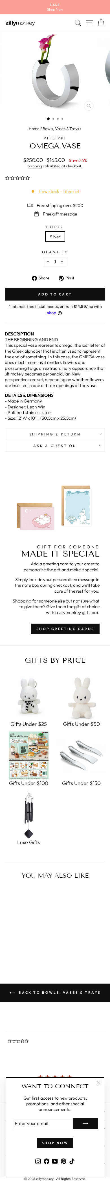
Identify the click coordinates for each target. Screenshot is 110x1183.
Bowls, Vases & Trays (61, 128)
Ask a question (55, 445)
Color (55, 226)
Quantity (55, 252)
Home (34, 128)
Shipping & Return (55, 434)
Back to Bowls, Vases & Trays (59, 992)
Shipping (35, 166)
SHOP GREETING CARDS (65, 629)
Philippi (55, 138)
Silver (55, 236)
